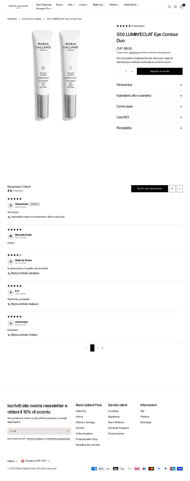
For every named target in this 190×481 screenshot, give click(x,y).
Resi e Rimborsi (116, 422)
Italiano (11, 461)
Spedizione (134, 52)
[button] (124, 26)
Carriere (80, 428)
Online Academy (84, 434)
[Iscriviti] (68, 431)
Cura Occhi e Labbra (31, 19)
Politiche (144, 417)
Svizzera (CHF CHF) (36, 461)
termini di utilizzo (35, 439)
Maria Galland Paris (26, 469)
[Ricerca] (169, 7)
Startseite (12, 19)
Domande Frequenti (118, 428)
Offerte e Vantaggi (85, 422)
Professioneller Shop (87, 439)
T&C (142, 411)
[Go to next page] (103, 348)
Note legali (145, 422)
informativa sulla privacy (59, 439)
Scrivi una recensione (149, 189)
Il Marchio (81, 411)
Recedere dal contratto (88, 445)
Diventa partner (116, 434)
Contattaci (113, 411)
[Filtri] (172, 188)
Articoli (79, 417)
